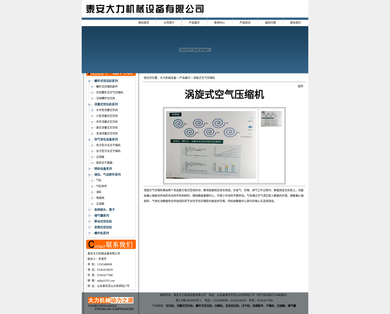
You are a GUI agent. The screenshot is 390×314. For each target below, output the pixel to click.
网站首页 (143, 22)
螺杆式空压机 (204, 305)
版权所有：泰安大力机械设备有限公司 (183, 295)
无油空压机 (232, 305)
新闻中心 (219, 22)
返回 (300, 86)
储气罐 (292, 305)
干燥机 (270, 305)
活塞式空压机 (185, 305)
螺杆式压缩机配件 (107, 86)
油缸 (99, 192)
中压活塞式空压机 (107, 121)
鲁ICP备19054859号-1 (188, 300)
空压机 (170, 305)
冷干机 (246, 305)
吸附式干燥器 (104, 162)
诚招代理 (270, 22)
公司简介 (169, 22)
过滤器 (100, 157)
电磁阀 (100, 198)
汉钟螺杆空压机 (105, 98)
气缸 (99, 180)
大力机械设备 (168, 78)
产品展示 (194, 22)
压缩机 (219, 305)
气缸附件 (101, 186)
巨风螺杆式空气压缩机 (109, 92)
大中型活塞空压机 (107, 110)
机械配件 (258, 305)
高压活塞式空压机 (107, 127)
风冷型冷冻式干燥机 (108, 145)
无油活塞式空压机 (107, 133)
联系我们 (295, 22)
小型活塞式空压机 (107, 116)
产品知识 (245, 22)
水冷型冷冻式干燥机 (108, 151)
